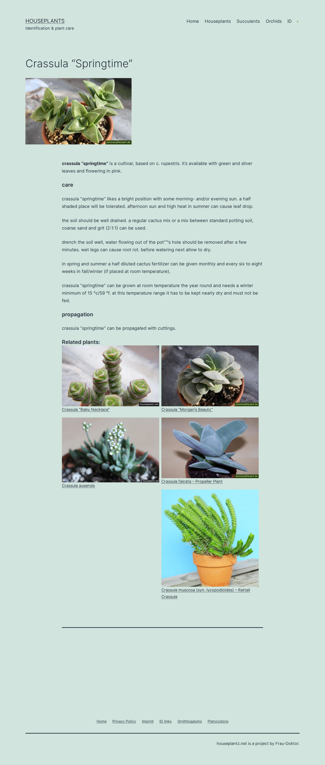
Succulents (248, 21)
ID (289, 21)
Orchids (274, 21)
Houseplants (45, 21)
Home (193, 21)
